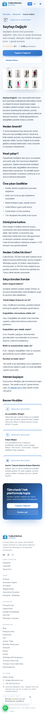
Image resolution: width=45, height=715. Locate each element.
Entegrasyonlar (8, 631)
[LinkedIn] (8, 555)
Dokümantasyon (9, 667)
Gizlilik (5, 711)
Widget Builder (8, 589)
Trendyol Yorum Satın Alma (13, 664)
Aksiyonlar (17, 14)
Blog (4, 628)
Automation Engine (10, 582)
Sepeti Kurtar (8, 609)
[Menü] (40, 4)
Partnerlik (6, 648)
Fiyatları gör (22, 512)
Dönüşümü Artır (8, 605)
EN (34, 4)
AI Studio (6, 579)
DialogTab (6, 563)
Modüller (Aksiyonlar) (11, 644)
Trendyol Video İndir (11, 661)
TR (30, 4)
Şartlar (12, 711)
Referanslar (7, 635)
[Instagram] (13, 555)
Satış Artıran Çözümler (11, 592)
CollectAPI (6, 566)
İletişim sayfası (8, 677)
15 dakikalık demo (15, 388)
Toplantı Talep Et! (22, 53)
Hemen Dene (12, 60)
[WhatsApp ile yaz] (5, 708)
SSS (4, 638)
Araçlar (5, 654)
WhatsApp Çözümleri (11, 618)
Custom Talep (8, 641)
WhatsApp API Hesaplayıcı (13, 657)
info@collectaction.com (14, 680)
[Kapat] (30, 697)
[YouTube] (4, 555)
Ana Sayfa (6, 14)
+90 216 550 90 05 (12, 683)
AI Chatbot (7, 586)
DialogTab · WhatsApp (11, 595)
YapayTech (7, 569)
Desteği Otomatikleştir (11, 612)
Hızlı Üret (6, 615)
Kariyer (5, 651)
